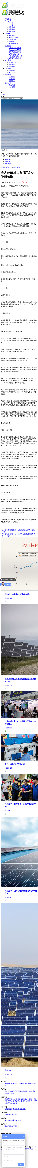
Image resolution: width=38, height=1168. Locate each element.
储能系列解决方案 (15, 58)
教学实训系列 (13, 44)
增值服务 (12, 64)
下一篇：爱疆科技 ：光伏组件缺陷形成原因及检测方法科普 (18, 535)
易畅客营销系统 (27, 1149)
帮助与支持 (12, 62)
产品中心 (8, 33)
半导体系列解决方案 (16, 56)
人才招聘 (12, 87)
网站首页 (8, 19)
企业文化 (12, 25)
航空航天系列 (13, 37)
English (3, 94)
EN (2, 90)
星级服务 (12, 66)
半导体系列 (12, 39)
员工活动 (12, 72)
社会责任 (8, 68)
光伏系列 (12, 35)
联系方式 (12, 85)
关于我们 (8, 21)
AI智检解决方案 (14, 54)
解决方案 (8, 46)
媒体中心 (12, 81)
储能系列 (12, 41)
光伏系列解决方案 (15, 48)
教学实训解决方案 (15, 52)
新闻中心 (8, 75)
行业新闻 (12, 79)
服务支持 (8, 60)
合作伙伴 (12, 31)
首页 (2, 167)
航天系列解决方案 (15, 50)
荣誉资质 (12, 27)
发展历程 (12, 29)
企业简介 (12, 23)
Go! (21, 98)
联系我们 (8, 83)
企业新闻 (12, 77)
